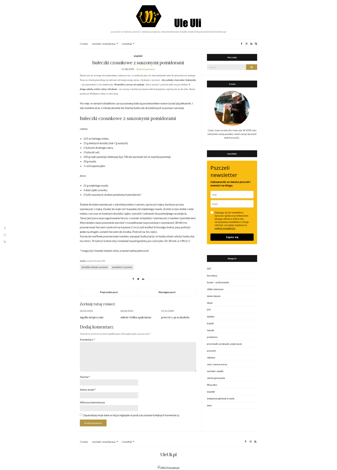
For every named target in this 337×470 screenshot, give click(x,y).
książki (210, 323)
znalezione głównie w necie (220, 398)
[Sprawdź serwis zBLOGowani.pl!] (168, 467)
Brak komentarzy (146, 69)
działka (210, 316)
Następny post (167, 292)
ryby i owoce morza (217, 364)
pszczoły (211, 350)
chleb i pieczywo (215, 289)
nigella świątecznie (92, 317)
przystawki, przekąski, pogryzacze (224, 343)
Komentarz (87, 339)
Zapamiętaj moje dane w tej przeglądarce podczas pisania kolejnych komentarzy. (131, 415)
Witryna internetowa (92, 402)
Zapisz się (232, 237)
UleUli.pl (168, 454)
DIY (209, 309)
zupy (209, 405)
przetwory (212, 337)
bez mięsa (212, 275)
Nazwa (85, 376)
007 (209, 268)
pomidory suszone (122, 267)
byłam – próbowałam (218, 282)
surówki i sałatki (215, 371)
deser (210, 302)
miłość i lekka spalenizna (135, 317)
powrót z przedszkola (175, 317)
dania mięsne (213, 296)
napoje (210, 330)
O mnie (84, 43)
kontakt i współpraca (103, 43)
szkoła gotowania (216, 378)
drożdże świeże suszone (95, 267)
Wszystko (212, 384)
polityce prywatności (225, 228)
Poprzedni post (109, 292)
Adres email (88, 389)
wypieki (138, 55)
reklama (211, 357)
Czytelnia (127, 43)
